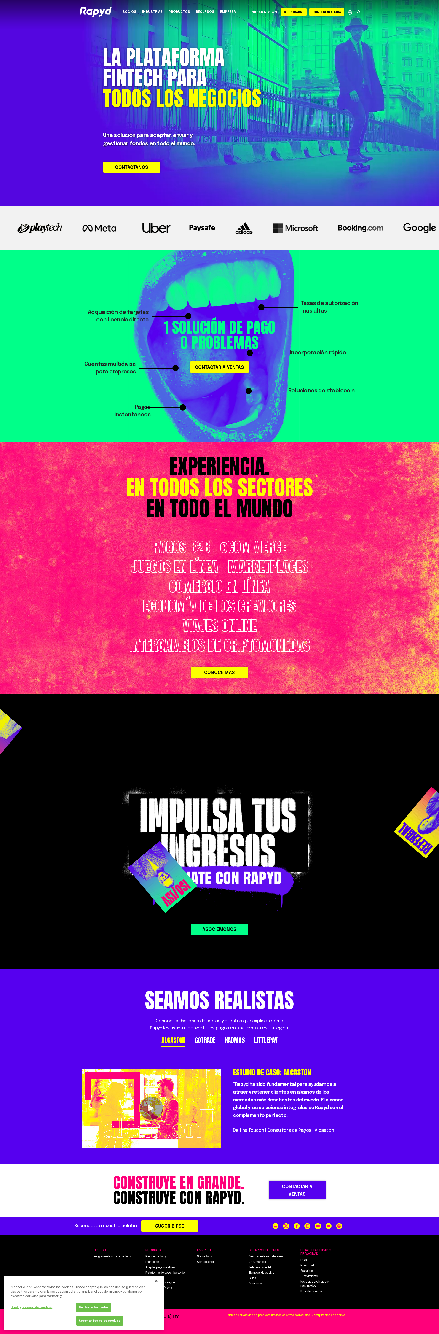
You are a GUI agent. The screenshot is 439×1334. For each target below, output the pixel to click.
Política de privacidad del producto (248, 1315)
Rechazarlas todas (93, 1307)
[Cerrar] (156, 1281)
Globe (349, 12)
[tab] (173, 1040)
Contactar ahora (327, 12)
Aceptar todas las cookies (99, 1320)
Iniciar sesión (263, 12)
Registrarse (294, 12)
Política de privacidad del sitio (291, 1315)
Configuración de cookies (31, 1307)
